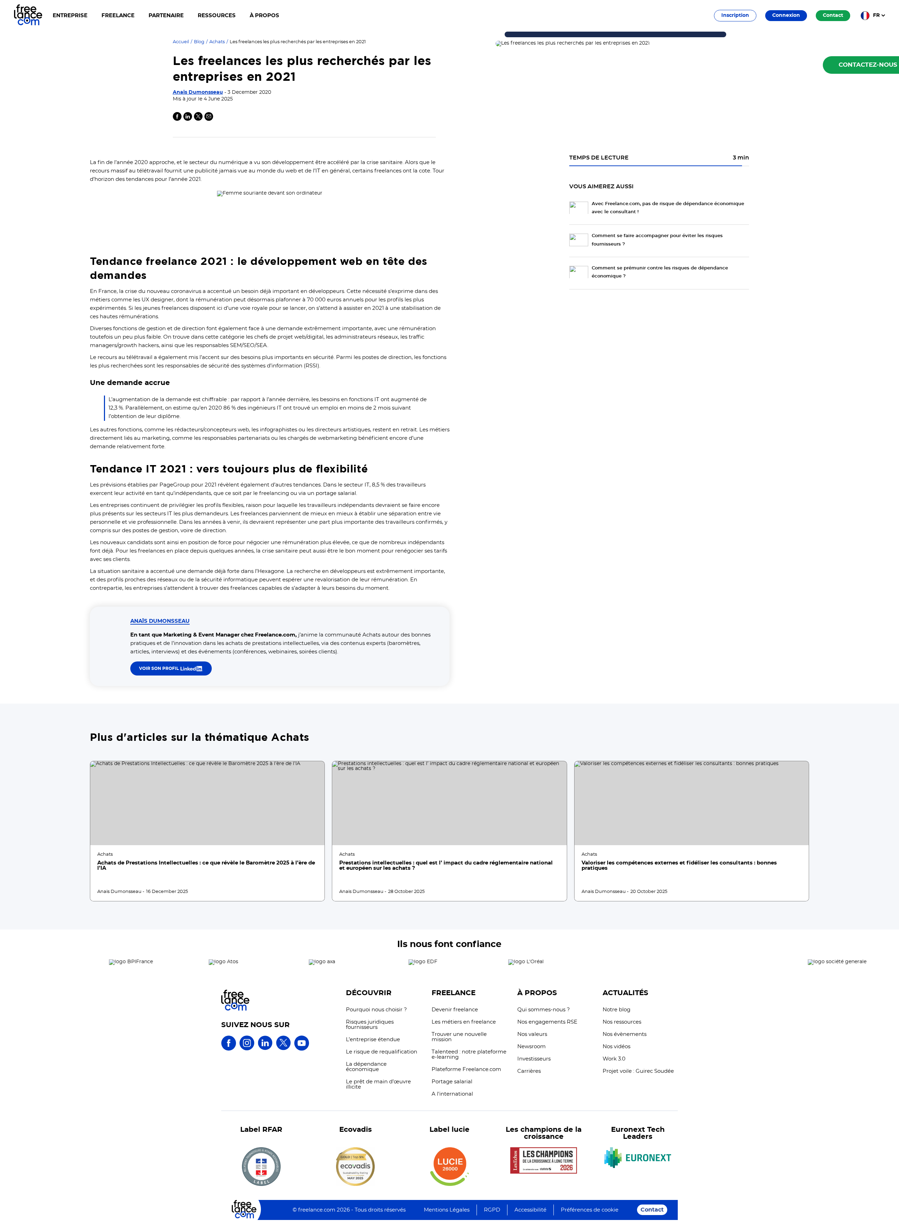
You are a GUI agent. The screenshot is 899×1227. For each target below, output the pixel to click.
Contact (652, 1210)
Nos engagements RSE (547, 1022)
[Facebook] (228, 1049)
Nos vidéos (616, 1046)
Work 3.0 (614, 1059)
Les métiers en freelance (464, 1022)
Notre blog (616, 1009)
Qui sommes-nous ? (543, 1009)
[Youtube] (301, 1049)
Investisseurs (534, 1059)
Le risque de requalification (381, 1052)
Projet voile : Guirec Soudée (638, 1071)
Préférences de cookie (589, 1210)
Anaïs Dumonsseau (198, 92)
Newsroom (531, 1046)
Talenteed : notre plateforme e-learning (469, 1054)
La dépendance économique (366, 1067)
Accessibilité (530, 1210)
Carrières (529, 1071)
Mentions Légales (447, 1210)
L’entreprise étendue (373, 1039)
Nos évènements (625, 1034)
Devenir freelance (455, 1009)
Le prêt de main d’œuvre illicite (378, 1084)
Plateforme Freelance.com (466, 1069)
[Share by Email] (208, 119)
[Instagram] (246, 1048)
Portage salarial (452, 1081)
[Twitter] (198, 119)
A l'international (452, 1094)
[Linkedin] (187, 119)
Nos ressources (622, 1022)
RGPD (492, 1210)
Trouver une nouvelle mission (459, 1037)
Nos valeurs (532, 1034)
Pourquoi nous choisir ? (376, 1009)
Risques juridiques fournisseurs (370, 1024)
